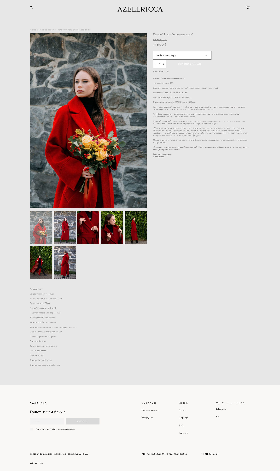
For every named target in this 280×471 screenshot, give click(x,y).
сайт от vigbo (36, 463)
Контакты (183, 432)
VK (217, 416)
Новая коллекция (150, 410)
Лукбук (182, 410)
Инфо (181, 425)
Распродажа (147, 417)
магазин (34, 29)
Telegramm (221, 408)
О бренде (183, 417)
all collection (48, 29)
